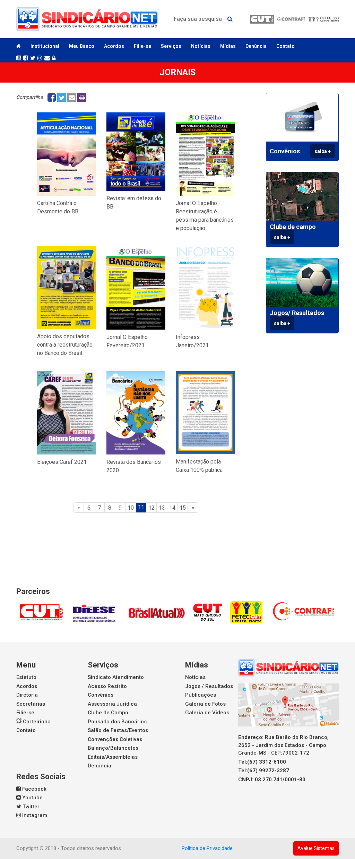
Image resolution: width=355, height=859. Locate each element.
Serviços (103, 665)
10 (131, 507)
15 (183, 507)
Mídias (196, 665)
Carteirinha (36, 721)
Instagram (34, 815)
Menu (26, 665)
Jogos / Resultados (209, 686)
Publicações (200, 695)
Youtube (32, 797)
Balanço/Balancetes (113, 748)
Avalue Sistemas (316, 848)
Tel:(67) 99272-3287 (263, 770)
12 (151, 507)
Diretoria (27, 695)
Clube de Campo (108, 712)
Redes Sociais (41, 776)
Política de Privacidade (207, 848)
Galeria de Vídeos (207, 712)
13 (162, 507)
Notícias (200, 46)
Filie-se (142, 46)
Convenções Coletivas (115, 739)
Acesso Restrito (107, 686)
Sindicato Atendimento (116, 677)
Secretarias (30, 704)
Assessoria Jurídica (112, 704)
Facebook (33, 789)
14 (172, 507)
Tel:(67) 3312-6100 (262, 762)
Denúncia (256, 46)
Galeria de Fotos (205, 704)
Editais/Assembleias (113, 757)
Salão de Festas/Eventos (118, 730)
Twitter (30, 806)
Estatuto (26, 677)
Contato (285, 46)
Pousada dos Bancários (117, 721)
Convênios (100, 695)
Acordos (114, 46)
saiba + (322, 151)
